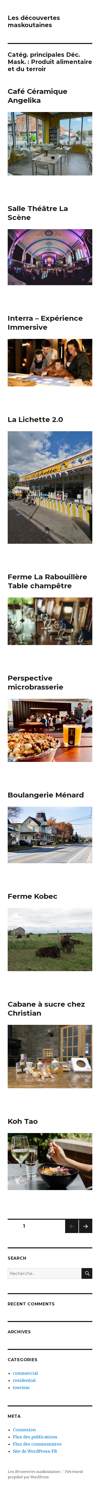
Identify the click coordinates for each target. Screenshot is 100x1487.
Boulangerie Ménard (46, 795)
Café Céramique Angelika (37, 96)
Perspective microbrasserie (35, 682)
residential (24, 1380)
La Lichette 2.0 (35, 419)
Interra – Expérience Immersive (45, 322)
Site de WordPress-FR (35, 1451)
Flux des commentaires (37, 1444)
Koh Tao (23, 1121)
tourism (21, 1387)
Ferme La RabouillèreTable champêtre (47, 581)
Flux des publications (35, 1436)
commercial (25, 1373)
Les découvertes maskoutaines (34, 21)
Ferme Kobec (32, 896)
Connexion (24, 1429)
